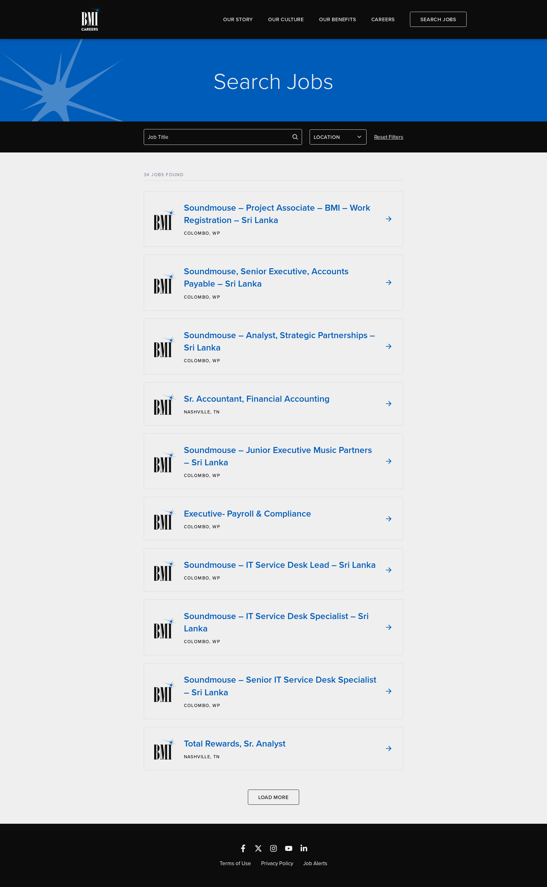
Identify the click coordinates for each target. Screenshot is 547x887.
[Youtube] (288, 848)
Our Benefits (337, 19)
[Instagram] (273, 848)
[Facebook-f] (243, 848)
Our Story (238, 19)
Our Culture (286, 19)
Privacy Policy (277, 863)
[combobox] (338, 137)
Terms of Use (235, 863)
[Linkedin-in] (304, 848)
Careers (383, 19)
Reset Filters (388, 137)
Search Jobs (438, 19)
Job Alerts (315, 863)
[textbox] (334, 136)
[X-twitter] (258, 848)
